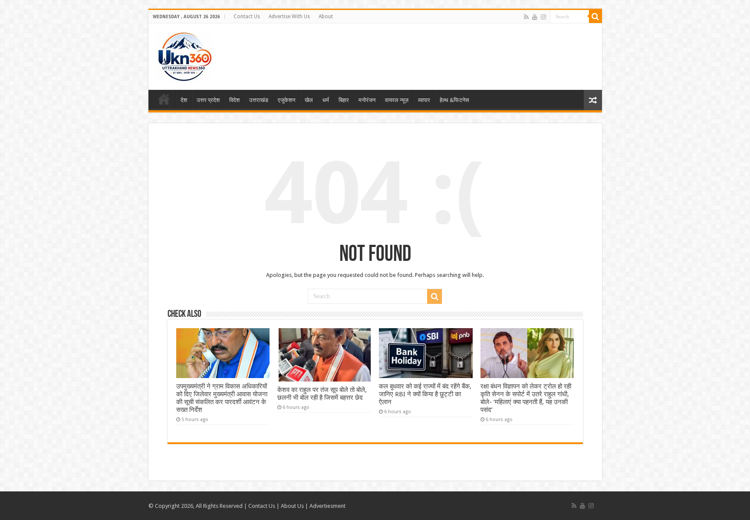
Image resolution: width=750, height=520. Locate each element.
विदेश (234, 100)
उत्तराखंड (258, 100)
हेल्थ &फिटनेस (454, 100)
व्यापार (424, 100)
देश (184, 100)
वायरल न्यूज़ (396, 100)
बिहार (344, 100)
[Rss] (526, 17)
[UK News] (183, 55)
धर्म (325, 100)
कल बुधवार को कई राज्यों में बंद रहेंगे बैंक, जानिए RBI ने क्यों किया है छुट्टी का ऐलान (425, 394)
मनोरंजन (367, 100)
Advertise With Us (289, 16)
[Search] (595, 16)
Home (164, 99)
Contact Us (247, 16)
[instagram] (543, 17)
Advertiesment (327, 506)
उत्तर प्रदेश (208, 100)
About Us (292, 506)
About (326, 16)
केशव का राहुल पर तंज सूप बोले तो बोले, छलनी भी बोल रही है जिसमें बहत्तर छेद (322, 394)
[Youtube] (534, 17)
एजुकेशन (286, 100)
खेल (309, 100)
